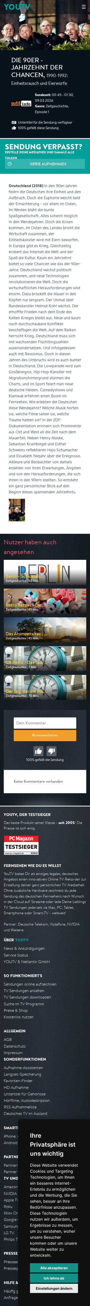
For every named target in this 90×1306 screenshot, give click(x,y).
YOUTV (17, 7)
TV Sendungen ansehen (24, 990)
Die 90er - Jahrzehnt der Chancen (37, 68)
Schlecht (51, 751)
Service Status (16, 955)
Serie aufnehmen (48, 164)
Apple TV (11, 1200)
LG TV (9, 1232)
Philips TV (12, 1239)
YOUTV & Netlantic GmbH (27, 961)
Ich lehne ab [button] (54, 1278)
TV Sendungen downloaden (27, 997)
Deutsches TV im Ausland (25, 1113)
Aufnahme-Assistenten (23, 1067)
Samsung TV (14, 1226)
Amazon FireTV (17, 1186)
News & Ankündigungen (24, 948)
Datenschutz (15, 1046)
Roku (8, 1206)
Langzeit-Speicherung (22, 1074)
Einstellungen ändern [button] (54, 1288)
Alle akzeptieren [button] (54, 1268)
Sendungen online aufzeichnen (30, 984)
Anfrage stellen (17, 1297)
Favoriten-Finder (18, 1080)
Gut (39, 751)
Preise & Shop (16, 1010)
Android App (15, 1142)
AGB (8, 1039)
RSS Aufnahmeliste (20, 1107)
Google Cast (15, 1219)
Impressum (13, 1052)
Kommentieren (45, 736)
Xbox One (12, 1213)
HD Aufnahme (16, 1087)
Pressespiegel (15, 1268)
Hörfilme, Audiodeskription (27, 1100)
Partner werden (17, 1171)
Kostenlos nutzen (19, 1017)
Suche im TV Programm (24, 1004)
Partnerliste (14, 1165)
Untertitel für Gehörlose (25, 1094)
